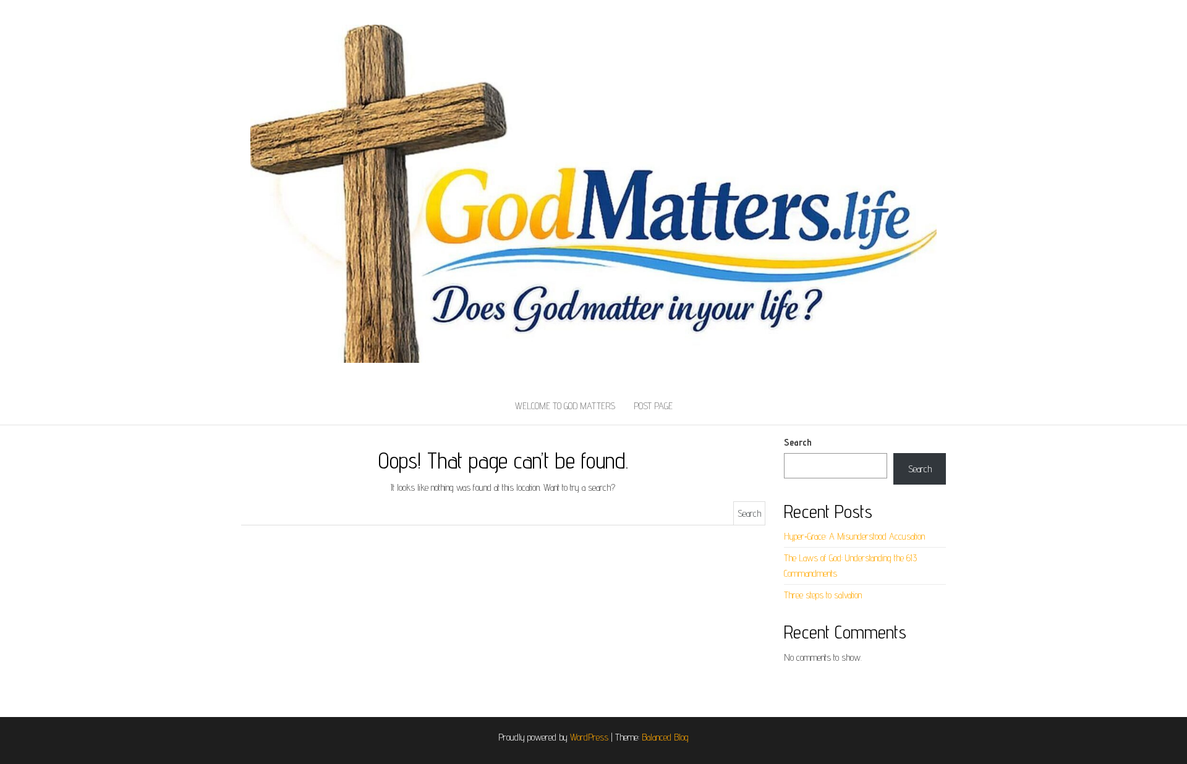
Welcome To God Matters (565, 406)
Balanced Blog (665, 737)
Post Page (653, 406)
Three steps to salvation (823, 595)
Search (798, 442)
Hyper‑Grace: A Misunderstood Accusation (854, 536)
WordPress (589, 737)
